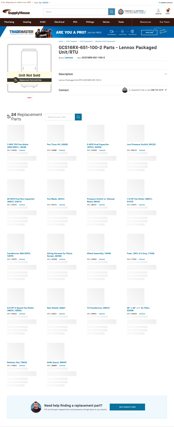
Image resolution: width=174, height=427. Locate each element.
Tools (121, 22)
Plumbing (9, 22)
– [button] (165, 74)
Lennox (69, 57)
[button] (145, 11)
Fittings (90, 22)
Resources (145, 22)
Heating (27, 22)
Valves (106, 22)
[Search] (111, 11)
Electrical (59, 22)
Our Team (165, 22)
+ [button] (166, 90)
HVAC (43, 22)
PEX (75, 22)
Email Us (142, 13)
